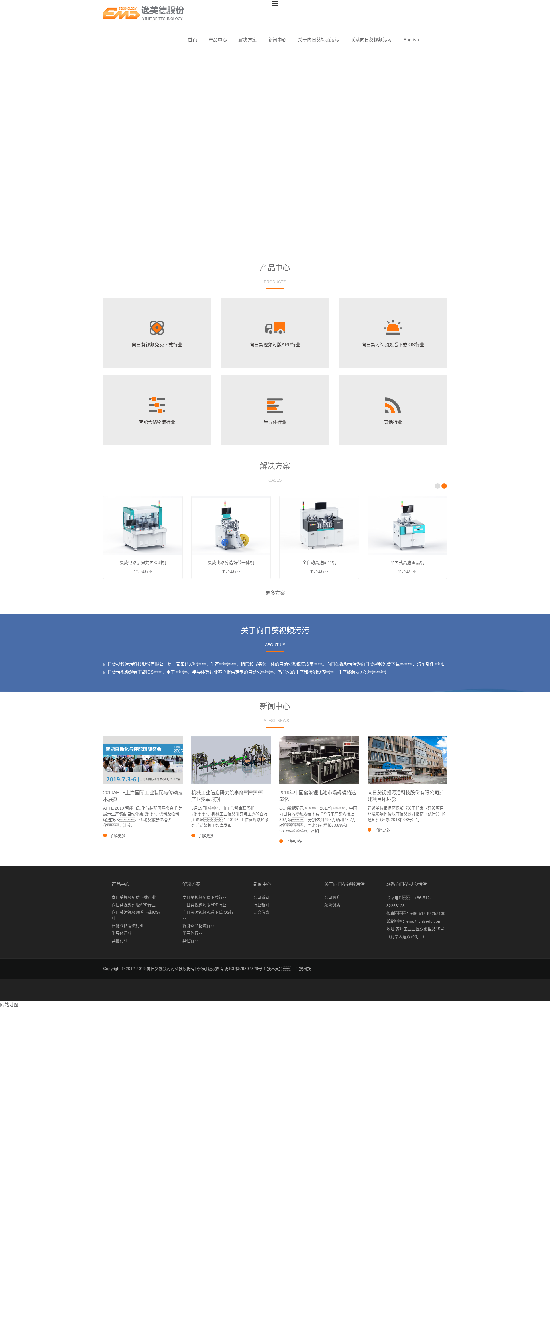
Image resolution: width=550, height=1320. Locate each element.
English (411, 39)
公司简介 (332, 897)
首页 (192, 39)
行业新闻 (261, 905)
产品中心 (218, 39)
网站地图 (9, 1004)
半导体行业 (122, 933)
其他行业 (120, 940)
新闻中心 (277, 39)
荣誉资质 (332, 905)
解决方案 (247, 39)
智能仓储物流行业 (128, 925)
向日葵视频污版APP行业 (134, 905)
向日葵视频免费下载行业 (134, 897)
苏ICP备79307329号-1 (245, 968)
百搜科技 (303, 968)
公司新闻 (261, 897)
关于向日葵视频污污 (318, 39)
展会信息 (261, 912)
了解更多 (118, 836)
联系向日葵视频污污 (371, 39)
